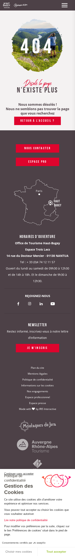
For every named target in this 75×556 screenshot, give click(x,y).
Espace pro (37, 161)
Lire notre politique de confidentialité (26, 520)
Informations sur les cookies (37, 385)
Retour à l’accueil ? (37, 120)
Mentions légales (38, 373)
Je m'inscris (37, 347)
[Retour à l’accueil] (6, 5)
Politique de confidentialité (37, 379)
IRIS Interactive (47, 409)
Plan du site (37, 368)
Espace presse (37, 403)
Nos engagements (37, 391)
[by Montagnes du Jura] (37, 426)
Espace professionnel (37, 397)
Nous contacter (37, 147)
